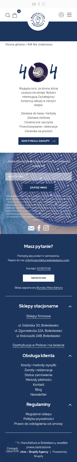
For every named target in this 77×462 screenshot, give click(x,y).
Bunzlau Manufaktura (50, 287)
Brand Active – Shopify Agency (29, 452)
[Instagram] (43, 4)
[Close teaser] (22, 440)
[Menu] (68, 14)
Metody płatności (39, 379)
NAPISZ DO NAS (38, 278)
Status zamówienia (38, 375)
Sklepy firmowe (38, 316)
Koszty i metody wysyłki (38, 365)
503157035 (44, 268)
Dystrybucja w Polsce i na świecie (38, 345)
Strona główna (15, 44)
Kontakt (38, 384)
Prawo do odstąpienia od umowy (38, 424)
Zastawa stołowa (38, 117)
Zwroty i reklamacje (38, 370)
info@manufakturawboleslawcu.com (47, 260)
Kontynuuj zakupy (36, 141)
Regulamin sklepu (39, 414)
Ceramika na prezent (38, 131)
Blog (38, 389)
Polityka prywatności (38, 419)
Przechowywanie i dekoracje (39, 126)
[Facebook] (39, 4)
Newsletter (38, 394)
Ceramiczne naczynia (38, 122)
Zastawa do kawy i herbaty (38, 113)
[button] (12, 449)
